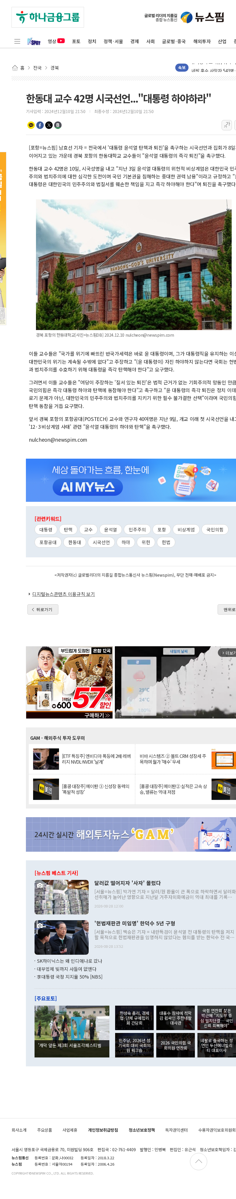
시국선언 (101, 542)
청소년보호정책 (142, 1130)
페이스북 (40, 125)
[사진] (62, 896)
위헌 (146, 542)
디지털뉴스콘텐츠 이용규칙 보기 (63, 593)
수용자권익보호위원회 (217, 1130)
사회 (150, 41)
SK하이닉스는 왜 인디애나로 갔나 (69, 961)
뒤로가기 (44, 609)
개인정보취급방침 (103, 1130)
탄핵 (68, 529)
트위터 (49, 125)
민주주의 (137, 529)
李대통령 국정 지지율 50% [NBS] (69, 976)
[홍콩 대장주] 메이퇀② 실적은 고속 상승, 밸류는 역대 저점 (173, 789)
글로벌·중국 (174, 41)
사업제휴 (69, 1130)
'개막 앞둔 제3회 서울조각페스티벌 (69, 1045)
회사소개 (19, 1130)
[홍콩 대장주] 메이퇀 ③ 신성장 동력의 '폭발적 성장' (95, 789)
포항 (161, 529)
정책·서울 (113, 41)
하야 (125, 542)
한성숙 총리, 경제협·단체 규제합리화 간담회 (134, 1018)
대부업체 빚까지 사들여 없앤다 (66, 969)
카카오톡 (31, 125)
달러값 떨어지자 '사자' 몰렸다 (127, 883)
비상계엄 (186, 529)
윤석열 (110, 529)
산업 (222, 41)
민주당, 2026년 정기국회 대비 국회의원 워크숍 (134, 1045)
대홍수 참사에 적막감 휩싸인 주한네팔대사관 (175, 1018)
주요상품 (44, 1130)
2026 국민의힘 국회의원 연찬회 (176, 1045)
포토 (76, 41)
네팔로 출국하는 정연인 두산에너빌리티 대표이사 (217, 1045)
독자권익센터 (176, 1130)
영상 (52, 41)
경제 (134, 41)
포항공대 (48, 542)
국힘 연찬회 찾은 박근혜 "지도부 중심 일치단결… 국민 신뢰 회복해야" (216, 1017)
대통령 (45, 529)
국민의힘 (215, 529)
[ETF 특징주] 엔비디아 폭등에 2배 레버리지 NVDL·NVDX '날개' (96, 758)
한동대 (74, 542)
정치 (92, 41)
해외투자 (202, 41)
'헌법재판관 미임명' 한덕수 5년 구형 (134, 923)
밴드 (58, 125)
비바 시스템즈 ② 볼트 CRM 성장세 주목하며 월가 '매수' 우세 (173, 758)
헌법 (166, 542)
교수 (88, 529)
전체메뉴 (17, 41)
